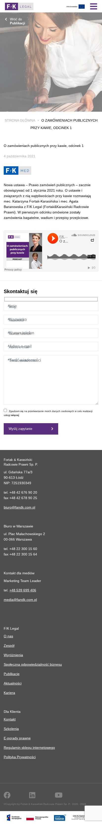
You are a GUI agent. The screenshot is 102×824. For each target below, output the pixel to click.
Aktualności (13, 683)
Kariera (9, 693)
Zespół (9, 646)
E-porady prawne (17, 738)
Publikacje (12, 674)
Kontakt (10, 719)
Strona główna (20, 120)
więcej (15, 415)
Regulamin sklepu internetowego (29, 748)
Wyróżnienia (13, 655)
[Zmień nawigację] (93, 6)
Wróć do (17, 21)
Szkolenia (11, 729)
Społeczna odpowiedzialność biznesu (33, 664)
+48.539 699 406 (22, 590)
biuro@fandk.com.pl (19, 507)
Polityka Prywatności (20, 757)
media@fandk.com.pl (20, 600)
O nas (8, 636)
